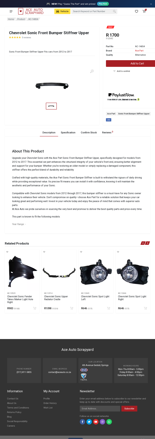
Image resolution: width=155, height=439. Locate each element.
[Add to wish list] (22, 252)
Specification (68, 132)
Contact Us (12, 398)
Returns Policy (14, 412)
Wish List (48, 407)
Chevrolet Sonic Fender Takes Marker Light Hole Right (20, 299)
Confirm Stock (89, 132)
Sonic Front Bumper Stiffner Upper (134, 114)
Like (108, 120)
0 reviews (26, 37)
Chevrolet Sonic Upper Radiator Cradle (56, 298)
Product (21, 19)
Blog (9, 416)
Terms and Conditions (18, 407)
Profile (46, 398)
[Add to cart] (34, 308)
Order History (50, 403)
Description (49, 132)
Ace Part (139, 50)
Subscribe (129, 408)
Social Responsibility (17, 421)
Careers (11, 425)
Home (11, 19)
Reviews (107, 132)
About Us (11, 403)
